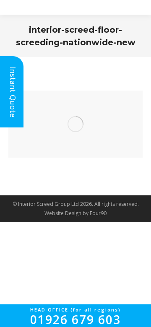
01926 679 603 (75, 316)
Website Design (62, 213)
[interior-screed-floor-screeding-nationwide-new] (75, 124)
